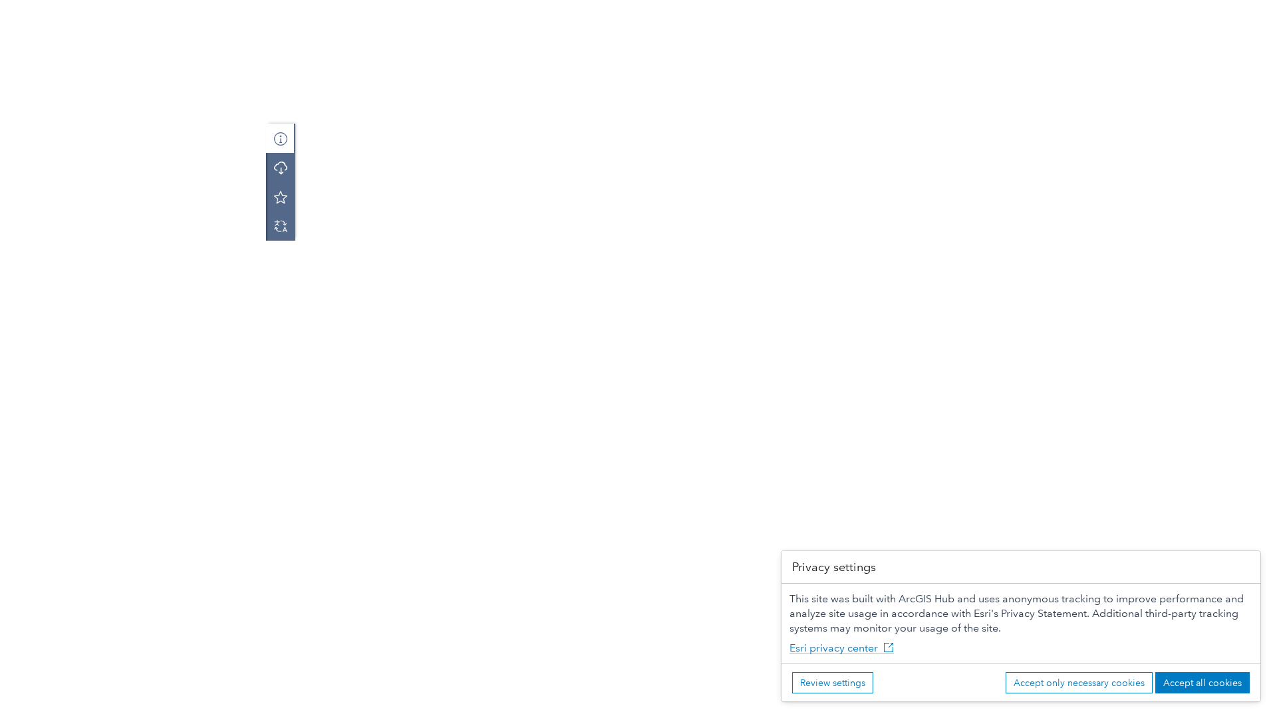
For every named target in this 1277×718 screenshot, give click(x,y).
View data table (73, 430)
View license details (82, 504)
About (280, 138)
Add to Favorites (280, 196)
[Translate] (280, 226)
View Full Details (133, 178)
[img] (135, 66)
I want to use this (48, 704)
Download (133, 210)
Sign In (1255, 12)
